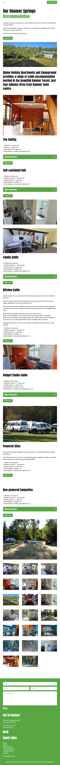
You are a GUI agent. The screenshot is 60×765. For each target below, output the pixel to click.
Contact (5, 753)
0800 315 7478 (15, 720)
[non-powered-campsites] (30, 559)
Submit (5, 708)
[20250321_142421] (30, 252)
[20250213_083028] (11, 605)
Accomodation (7, 747)
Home (5, 743)
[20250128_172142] (30, 636)
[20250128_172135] (11, 636)
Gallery (5, 745)
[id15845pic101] (30, 666)
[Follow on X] (7, 732)
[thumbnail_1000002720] (49, 636)
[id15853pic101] (30, 441)
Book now (8, 38)
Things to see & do (9, 749)
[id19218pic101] (49, 651)
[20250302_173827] (30, 369)
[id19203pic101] (30, 135)
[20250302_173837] (30, 589)
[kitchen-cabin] (11, 620)
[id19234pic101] (11, 651)
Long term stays (8, 751)
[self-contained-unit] (30, 620)
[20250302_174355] (49, 574)
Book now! (51, 2)
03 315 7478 (11, 722)
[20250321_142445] (30, 574)
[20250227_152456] (49, 589)
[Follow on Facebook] (4, 732)
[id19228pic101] (30, 651)
